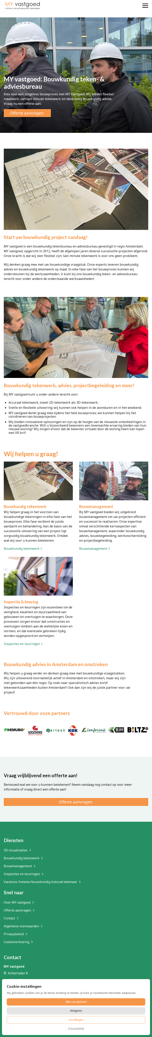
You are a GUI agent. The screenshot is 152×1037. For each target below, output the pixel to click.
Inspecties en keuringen (22, 874)
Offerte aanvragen (18, 910)
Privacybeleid (14, 934)
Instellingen (76, 1020)
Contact (10, 918)
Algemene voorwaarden (22, 926)
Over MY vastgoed (17, 902)
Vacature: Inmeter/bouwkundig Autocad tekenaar (41, 882)
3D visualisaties (16, 850)
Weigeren (76, 1010)
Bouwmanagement (18, 866)
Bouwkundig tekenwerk (22, 858)
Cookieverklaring (17, 942)
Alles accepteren (76, 1002)
